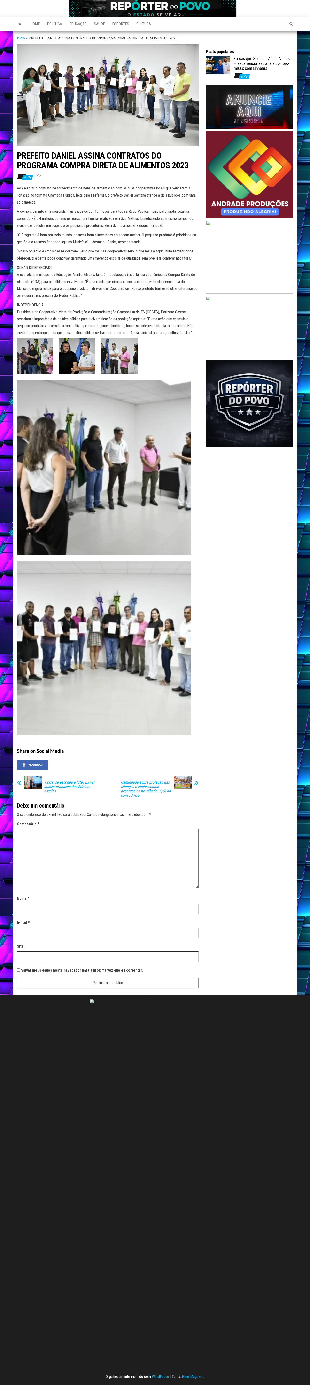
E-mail (23, 922)
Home (35, 24)
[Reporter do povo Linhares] (20, 24)
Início (21, 38)
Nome (23, 898)
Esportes (120, 24)
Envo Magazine (193, 1376)
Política (54, 24)
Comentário (28, 824)
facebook (36, 765)
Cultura (143, 24)
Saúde (99, 24)
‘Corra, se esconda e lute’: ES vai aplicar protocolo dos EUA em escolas (69, 786)
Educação (78, 24)
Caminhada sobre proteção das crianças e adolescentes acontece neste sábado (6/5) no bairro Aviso (146, 789)
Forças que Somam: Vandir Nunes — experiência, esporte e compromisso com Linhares (262, 63)
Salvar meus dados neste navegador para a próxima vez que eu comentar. (82, 970)
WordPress (160, 1376)
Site (20, 946)
